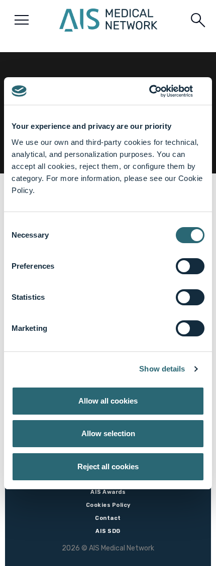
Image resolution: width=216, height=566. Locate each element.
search (198, 20)
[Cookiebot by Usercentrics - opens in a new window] (160, 91)
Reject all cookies (108, 466)
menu (22, 20)
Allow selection (108, 433)
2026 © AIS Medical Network (108, 548)
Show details (162, 368)
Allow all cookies (108, 401)
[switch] (190, 266)
